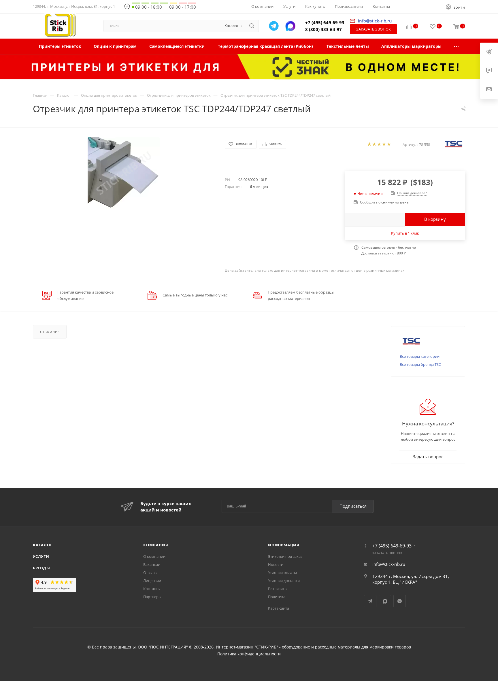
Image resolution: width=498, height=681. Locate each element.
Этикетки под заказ (285, 556)
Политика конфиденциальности (249, 654)
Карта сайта (278, 608)
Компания (155, 544)
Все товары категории (419, 356)
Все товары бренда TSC (420, 364)
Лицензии (152, 580)
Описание (49, 332)
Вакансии (151, 564)
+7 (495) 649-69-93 (324, 22)
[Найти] (252, 26)
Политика (276, 596)
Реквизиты (277, 588)
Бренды (41, 567)
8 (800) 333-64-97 (323, 29)
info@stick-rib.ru (388, 564)
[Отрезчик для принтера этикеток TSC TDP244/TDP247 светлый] (123, 173)
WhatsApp (399, 601)
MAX (385, 601)
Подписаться (353, 506)
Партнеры (152, 596)
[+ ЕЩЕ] (456, 46)
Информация (283, 544)
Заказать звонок (373, 29)
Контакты (152, 588)
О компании (154, 556)
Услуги (41, 556)
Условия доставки (284, 580)
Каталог (42, 544)
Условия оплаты (282, 572)
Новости (275, 564)
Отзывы (150, 572)
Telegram (370, 601)
